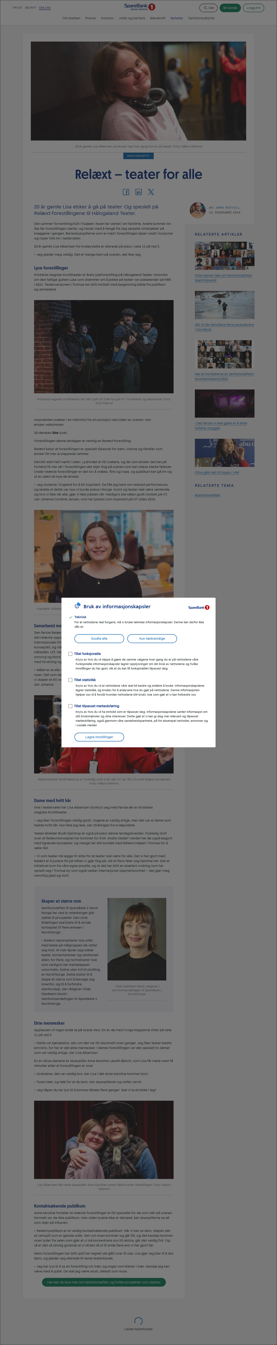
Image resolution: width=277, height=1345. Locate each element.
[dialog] (138, 672)
